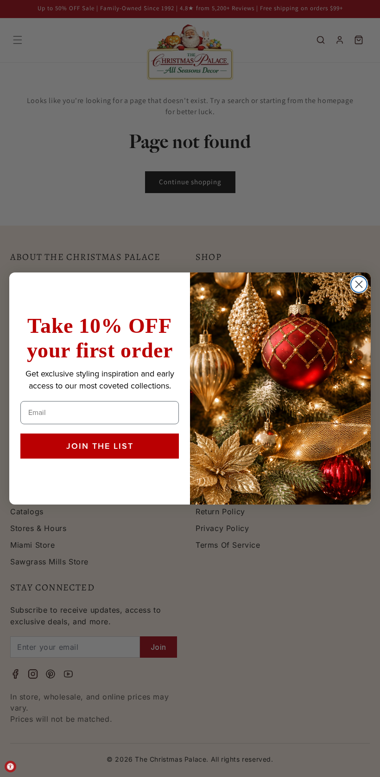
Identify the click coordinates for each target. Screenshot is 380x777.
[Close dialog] (359, 284)
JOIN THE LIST (99, 446)
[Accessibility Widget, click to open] (10, 766)
